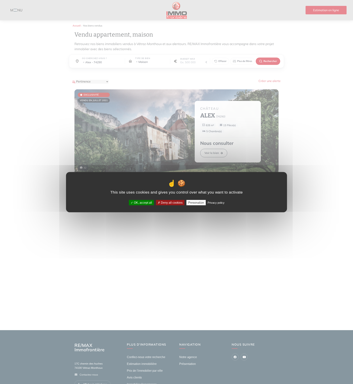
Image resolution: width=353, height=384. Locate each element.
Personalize (196, 202)
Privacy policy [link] (216, 202)
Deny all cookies (171, 202)
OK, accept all (142, 202)
